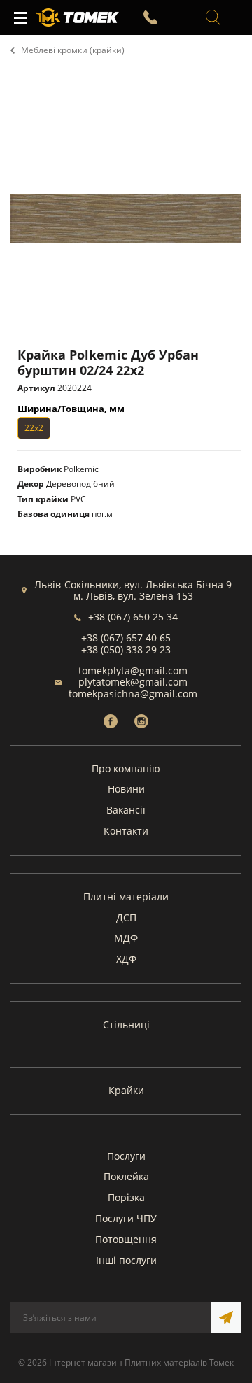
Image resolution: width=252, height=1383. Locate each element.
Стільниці (126, 1024)
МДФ (126, 937)
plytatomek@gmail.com (133, 681)
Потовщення (126, 1239)
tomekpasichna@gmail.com (133, 693)
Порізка (126, 1197)
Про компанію (126, 768)
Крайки (126, 1090)
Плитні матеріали (126, 896)
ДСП (126, 917)
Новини (126, 788)
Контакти (126, 830)
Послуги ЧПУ (126, 1218)
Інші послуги (126, 1260)
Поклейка (126, 1176)
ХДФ (126, 958)
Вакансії (126, 809)
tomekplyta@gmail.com (133, 670)
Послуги (126, 1156)
